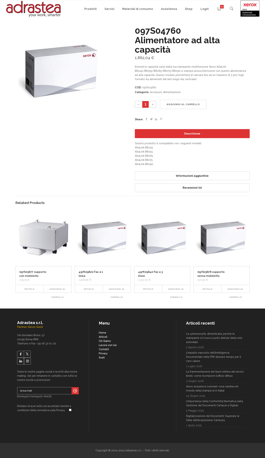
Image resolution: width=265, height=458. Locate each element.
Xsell (102, 357)
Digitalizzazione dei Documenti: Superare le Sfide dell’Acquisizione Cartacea (212, 418)
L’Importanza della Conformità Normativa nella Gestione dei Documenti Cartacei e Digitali (214, 403)
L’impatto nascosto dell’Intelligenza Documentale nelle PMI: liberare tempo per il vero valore (213, 356)
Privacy (103, 353)
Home (102, 332)
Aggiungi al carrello (183, 104)
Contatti (104, 349)
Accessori (156, 92)
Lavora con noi (108, 345)
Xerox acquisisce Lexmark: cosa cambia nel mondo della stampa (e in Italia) (212, 388)
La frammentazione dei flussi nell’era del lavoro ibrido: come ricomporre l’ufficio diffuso (215, 373)
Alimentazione (172, 92)
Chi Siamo (105, 341)
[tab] (192, 133)
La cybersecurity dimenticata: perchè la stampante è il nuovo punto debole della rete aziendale (214, 338)
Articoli (103, 336)
